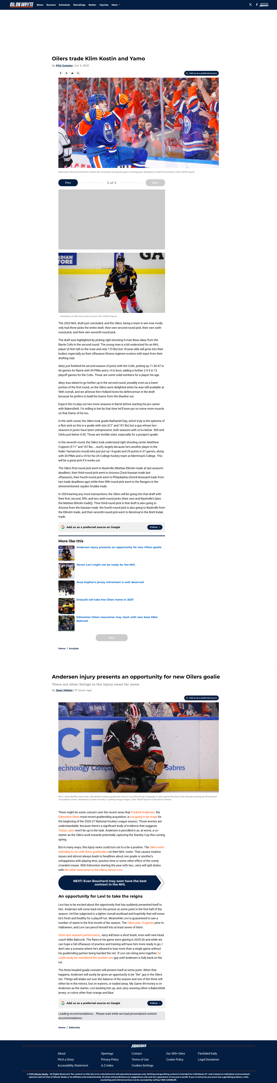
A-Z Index (107, 1065)
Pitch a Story (66, 1059)
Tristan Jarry (66, 830)
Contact (137, 1053)
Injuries (103, 4)
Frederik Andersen (143, 812)
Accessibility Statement (73, 1065)
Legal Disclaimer (208, 1059)
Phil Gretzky (64, 65)
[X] (250, 4)
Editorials (74, 1027)
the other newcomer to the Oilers (86, 870)
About (61, 1053)
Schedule (64, 4)
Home (61, 648)
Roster (92, 4)
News (40, 4)
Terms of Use (140, 1059)
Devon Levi (115, 870)
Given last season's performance (79, 935)
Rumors (51, 4)
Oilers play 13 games (140, 922)
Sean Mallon (64, 690)
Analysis (74, 648)
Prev (68, 182)
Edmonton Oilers (69, 816)
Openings (107, 1053)
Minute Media (41, 1074)
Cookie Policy (174, 1059)
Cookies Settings (142, 1065)
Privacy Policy (110, 1059)
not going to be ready (143, 816)
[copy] (78, 73)
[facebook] (257, 4)
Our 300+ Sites (175, 1053)
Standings (79, 4)
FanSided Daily (207, 1053)
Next (155, 182)
